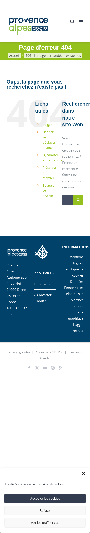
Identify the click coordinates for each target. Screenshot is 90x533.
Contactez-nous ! (45, 298)
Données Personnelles (73, 284)
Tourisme (44, 284)
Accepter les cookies (45, 498)
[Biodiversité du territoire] (41, 251)
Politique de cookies (74, 272)
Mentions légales (76, 260)
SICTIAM (57, 352)
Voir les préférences (45, 522)
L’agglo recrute (78, 327)
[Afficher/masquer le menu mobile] (81, 21)
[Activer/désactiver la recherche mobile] (72, 21)
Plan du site (74, 294)
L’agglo (47, 125)
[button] (83, 473)
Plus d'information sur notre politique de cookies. (34, 484)
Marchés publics (77, 303)
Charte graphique (75, 315)
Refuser (45, 510)
